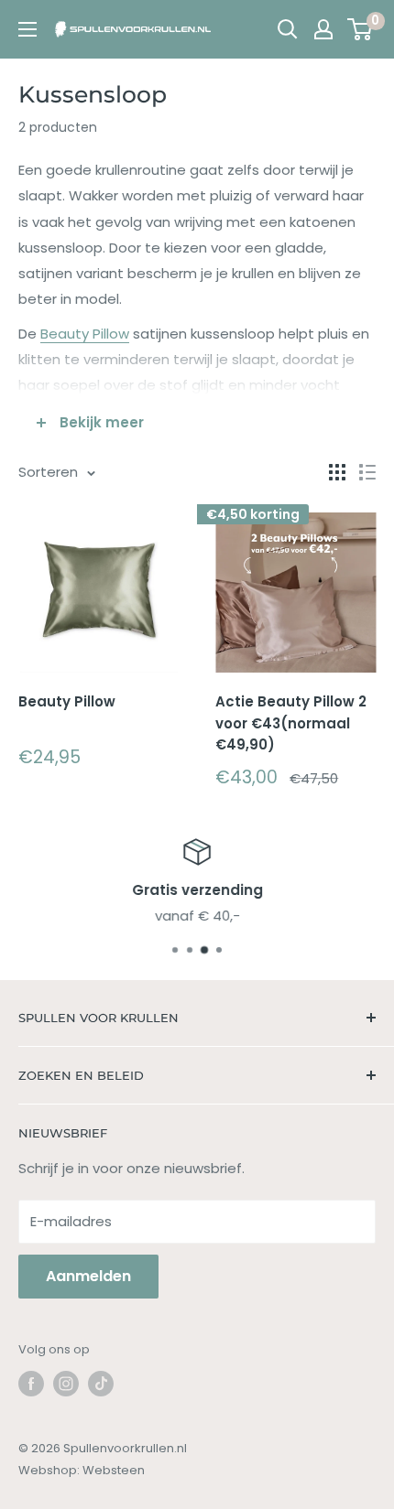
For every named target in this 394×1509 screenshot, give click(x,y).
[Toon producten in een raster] (337, 472)
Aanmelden (88, 1276)
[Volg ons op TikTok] (101, 1383)
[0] (360, 29)
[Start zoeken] (288, 29)
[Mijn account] (323, 29)
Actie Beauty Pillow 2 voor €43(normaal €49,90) (291, 723)
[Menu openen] (27, 29)
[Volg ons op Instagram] (66, 1383)
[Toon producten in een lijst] (367, 472)
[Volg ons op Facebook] (31, 1383)
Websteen (113, 1470)
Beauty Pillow (84, 333)
